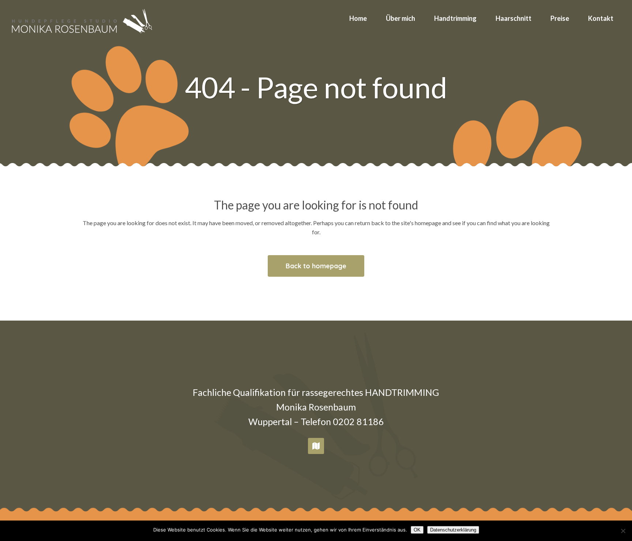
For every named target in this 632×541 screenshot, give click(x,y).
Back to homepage (316, 266)
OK (417, 530)
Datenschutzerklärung (453, 530)
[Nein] (623, 530)
